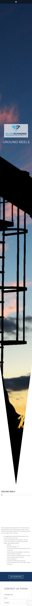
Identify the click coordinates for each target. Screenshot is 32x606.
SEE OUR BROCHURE (16, 576)
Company (7, 602)
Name (6, 598)
